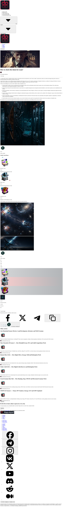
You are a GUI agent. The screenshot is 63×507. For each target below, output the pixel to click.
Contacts (3, 418)
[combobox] (10, 438)
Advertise (3, 415)
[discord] (9, 484)
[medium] (9, 499)
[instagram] (10, 451)
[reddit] (9, 492)
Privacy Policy (7, 410)
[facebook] (10, 435)
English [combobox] (1, 24)
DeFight (3, 424)
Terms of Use (4, 420)
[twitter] (9, 469)
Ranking (3, 44)
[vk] (9, 461)
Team (3, 417)
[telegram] (10, 443)
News (3, 45)
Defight (3, 47)
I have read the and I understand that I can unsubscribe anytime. (12, 410)
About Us (3, 425)
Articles (3, 46)
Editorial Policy (4, 422)
